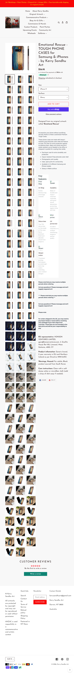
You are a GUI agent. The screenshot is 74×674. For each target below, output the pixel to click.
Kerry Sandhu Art (63, 664)
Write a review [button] (35, 574)
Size (40, 85)
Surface (41, 93)
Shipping (41, 78)
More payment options (53, 114)
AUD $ (9, 659)
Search (23, 596)
